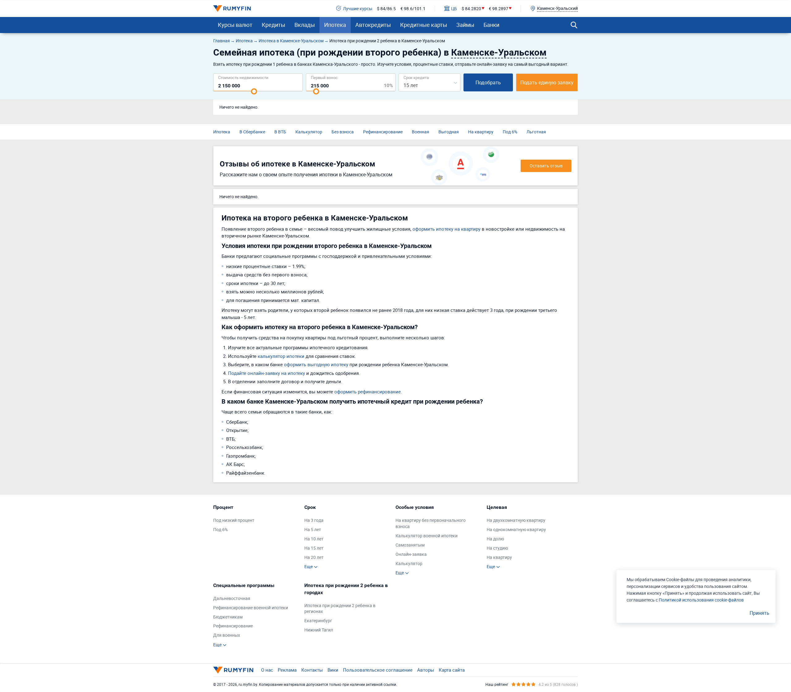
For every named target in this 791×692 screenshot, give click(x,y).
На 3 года (314, 520)
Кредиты (273, 24)
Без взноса (343, 132)
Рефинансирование (383, 132)
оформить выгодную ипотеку (316, 364)
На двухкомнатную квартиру (516, 520)
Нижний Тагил (318, 630)
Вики (333, 670)
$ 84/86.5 (386, 8)
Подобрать (488, 82)
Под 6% (510, 132)
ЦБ (454, 8)
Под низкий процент (233, 520)
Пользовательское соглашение (377, 670)
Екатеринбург (318, 620)
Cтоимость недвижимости (243, 77)
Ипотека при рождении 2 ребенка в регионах (339, 608)
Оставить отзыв (546, 166)
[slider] (254, 91)
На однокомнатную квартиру (516, 529)
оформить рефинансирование (367, 391)
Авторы (425, 670)
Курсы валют (235, 24)
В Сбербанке (252, 132)
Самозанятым (410, 545)
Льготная (536, 132)
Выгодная (448, 132)
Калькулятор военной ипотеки (427, 536)
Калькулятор (308, 132)
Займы (465, 24)
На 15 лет (314, 548)
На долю (495, 539)
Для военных (226, 635)
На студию (497, 548)
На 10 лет (314, 539)
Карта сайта (452, 670)
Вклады (304, 24)
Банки (491, 24)
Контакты (312, 670)
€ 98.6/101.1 (412, 8)
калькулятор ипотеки (281, 356)
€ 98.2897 (498, 8)
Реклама (287, 670)
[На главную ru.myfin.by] (233, 670)
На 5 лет (312, 529)
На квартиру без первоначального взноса (431, 523)
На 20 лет (314, 557)
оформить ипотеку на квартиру (446, 229)
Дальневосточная (231, 598)
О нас (267, 670)
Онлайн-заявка (411, 554)
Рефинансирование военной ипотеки (250, 607)
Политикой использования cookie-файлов (701, 600)
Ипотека (335, 24)
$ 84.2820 (471, 8)
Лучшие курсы (357, 8)
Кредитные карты (423, 24)
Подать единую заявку (546, 82)
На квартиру (480, 132)
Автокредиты (373, 24)
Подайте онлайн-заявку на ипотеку (266, 373)
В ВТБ (280, 132)
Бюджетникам (228, 617)
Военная (420, 132)
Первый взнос (324, 77)
